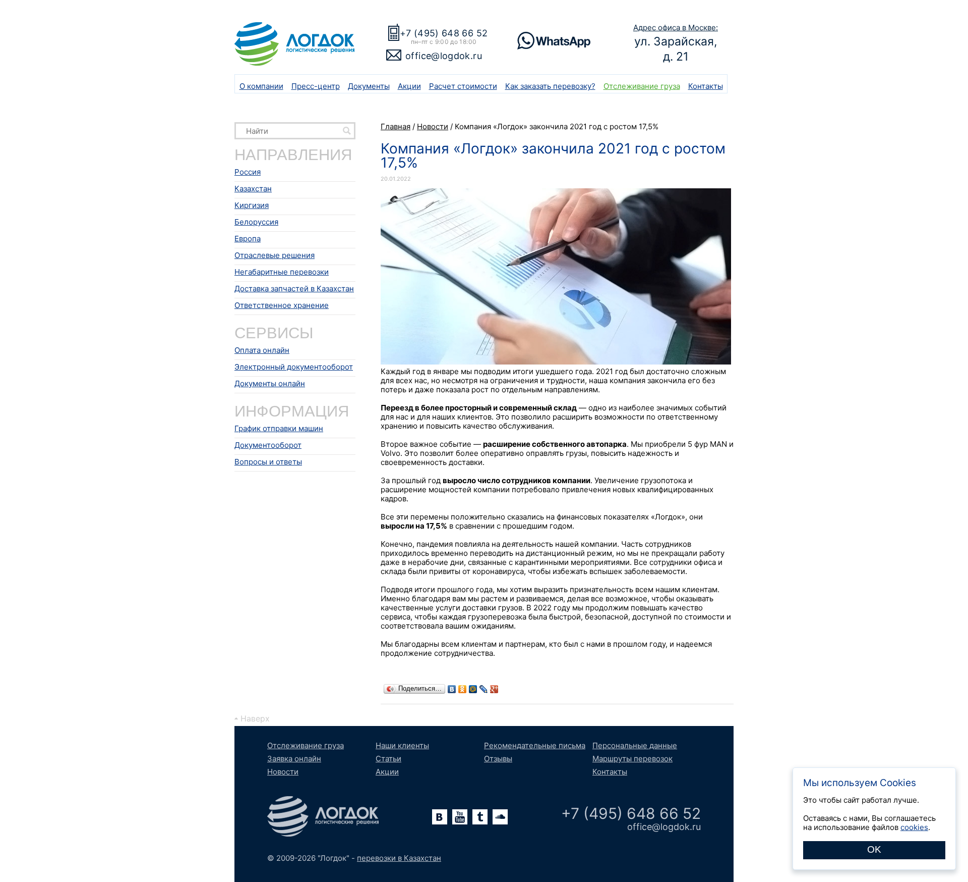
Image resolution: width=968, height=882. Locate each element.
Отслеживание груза (641, 86)
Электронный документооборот (293, 367)
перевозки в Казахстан (399, 858)
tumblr (480, 816)
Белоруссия (256, 222)
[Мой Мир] (473, 689)
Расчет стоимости (463, 86)
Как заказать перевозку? (550, 86)
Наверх (255, 718)
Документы (369, 86)
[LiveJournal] (483, 689)
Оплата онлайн (261, 350)
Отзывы (498, 758)
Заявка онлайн (294, 758)
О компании (261, 86)
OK (874, 849)
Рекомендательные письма (534, 745)
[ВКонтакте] (452, 689)
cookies (914, 827)
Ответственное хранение (281, 305)
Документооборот (267, 445)
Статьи (388, 758)
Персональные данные (634, 745)
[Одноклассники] (462, 689)
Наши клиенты (402, 745)
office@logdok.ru (443, 55)
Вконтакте (439, 816)
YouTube (459, 816)
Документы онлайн (269, 383)
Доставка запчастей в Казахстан (294, 288)
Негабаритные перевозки (281, 272)
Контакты (705, 86)
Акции (409, 86)
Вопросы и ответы (268, 461)
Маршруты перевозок (632, 758)
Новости (282, 771)
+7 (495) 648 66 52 (444, 33)
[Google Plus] (494, 689)
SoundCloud (500, 816)
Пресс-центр (315, 86)
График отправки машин (278, 428)
